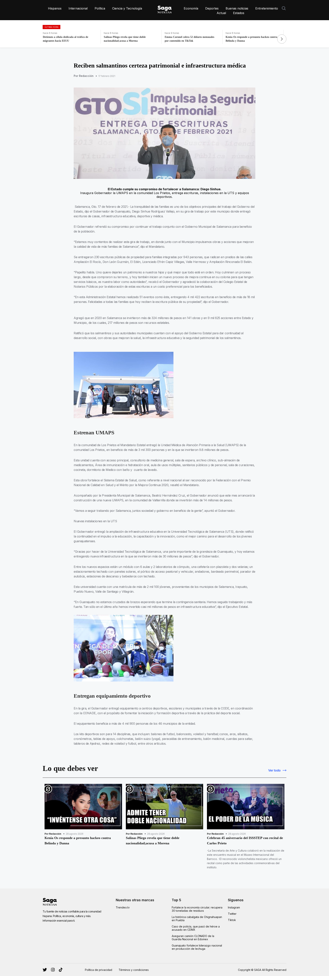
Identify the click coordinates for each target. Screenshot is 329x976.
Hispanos (54, 8)
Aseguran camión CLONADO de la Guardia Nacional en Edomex (193, 937)
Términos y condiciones (134, 969)
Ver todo (274, 770)
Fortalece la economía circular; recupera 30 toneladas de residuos (197, 909)
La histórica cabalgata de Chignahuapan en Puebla (197, 918)
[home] (164, 9)
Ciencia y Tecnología (127, 8)
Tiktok (232, 920)
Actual (221, 13)
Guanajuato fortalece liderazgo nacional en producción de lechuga (197, 947)
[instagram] (45, 969)
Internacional (78, 8)
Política (100, 8)
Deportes (212, 8)
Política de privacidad (98, 969)
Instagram (234, 907)
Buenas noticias (237, 8)
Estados (238, 13)
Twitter (232, 913)
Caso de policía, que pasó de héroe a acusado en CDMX (196, 928)
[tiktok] (60, 969)
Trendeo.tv (123, 907)
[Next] (281, 39)
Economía (191, 8)
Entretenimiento (266, 8)
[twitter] (53, 969)
